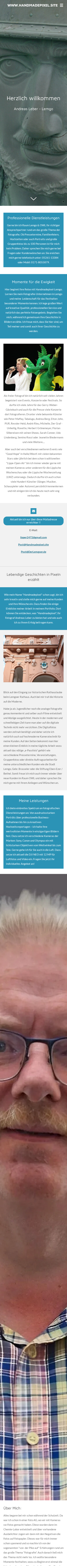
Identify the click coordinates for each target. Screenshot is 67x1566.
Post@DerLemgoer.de (33, 551)
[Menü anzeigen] (61, 5)
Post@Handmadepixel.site (33, 544)
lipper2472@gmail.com (33, 537)
